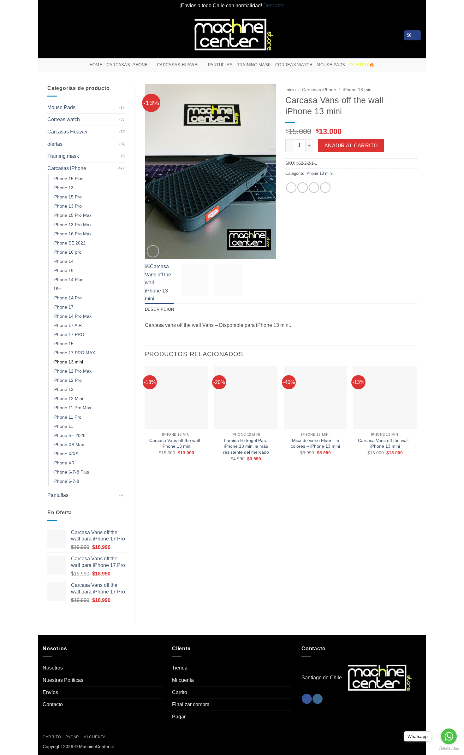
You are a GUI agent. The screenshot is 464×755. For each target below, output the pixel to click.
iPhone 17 (63, 307)
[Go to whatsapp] (449, 736)
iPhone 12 (63, 389)
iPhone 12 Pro (67, 380)
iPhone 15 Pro (67, 196)
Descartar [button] (274, 5)
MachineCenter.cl (96, 746)
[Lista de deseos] (375, 35)
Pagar (179, 716)
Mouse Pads (331, 64)
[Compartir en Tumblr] (325, 187)
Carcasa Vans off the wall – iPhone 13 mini (176, 443)
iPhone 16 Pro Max (72, 233)
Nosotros (53, 667)
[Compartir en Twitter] (302, 187)
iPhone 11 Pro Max (72, 407)
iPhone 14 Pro (67, 297)
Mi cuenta (183, 680)
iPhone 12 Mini (68, 398)
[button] (391, 35)
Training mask (254, 64)
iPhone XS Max (68, 444)
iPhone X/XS (65, 453)
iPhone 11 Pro (67, 417)
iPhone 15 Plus (68, 178)
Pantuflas (220, 64)
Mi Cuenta (94, 737)
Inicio (290, 89)
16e (57, 288)
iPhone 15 (63, 343)
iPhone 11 (63, 426)
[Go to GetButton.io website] (449, 748)
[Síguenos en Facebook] (400, 65)
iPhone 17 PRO (68, 334)
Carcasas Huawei (178, 64)
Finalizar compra (191, 704)
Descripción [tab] (159, 309)
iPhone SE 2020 (69, 435)
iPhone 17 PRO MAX (74, 352)
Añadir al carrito (351, 145)
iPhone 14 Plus (68, 279)
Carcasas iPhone (127, 64)
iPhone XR (63, 462)
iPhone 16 (63, 270)
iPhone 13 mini (68, 361)
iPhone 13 (63, 187)
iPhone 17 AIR (67, 325)
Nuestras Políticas (63, 680)
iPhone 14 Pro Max (72, 316)
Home (96, 64)
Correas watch (293, 64)
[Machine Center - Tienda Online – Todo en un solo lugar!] (232, 35)
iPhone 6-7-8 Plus (71, 472)
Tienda (179, 667)
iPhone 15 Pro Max (72, 215)
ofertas (54, 144)
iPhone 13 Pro (67, 206)
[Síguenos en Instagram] (409, 65)
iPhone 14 (63, 261)
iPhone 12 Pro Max (72, 371)
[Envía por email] (314, 187)
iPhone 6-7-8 (66, 481)
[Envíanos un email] (417, 65)
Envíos (50, 692)
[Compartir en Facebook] (291, 187)
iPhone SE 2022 (69, 242)
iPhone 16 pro (67, 252)
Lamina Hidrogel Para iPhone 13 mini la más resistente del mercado (246, 446)
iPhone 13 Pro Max (72, 224)
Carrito (179, 692)
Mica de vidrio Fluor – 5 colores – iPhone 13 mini (315, 443)
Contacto (53, 704)
